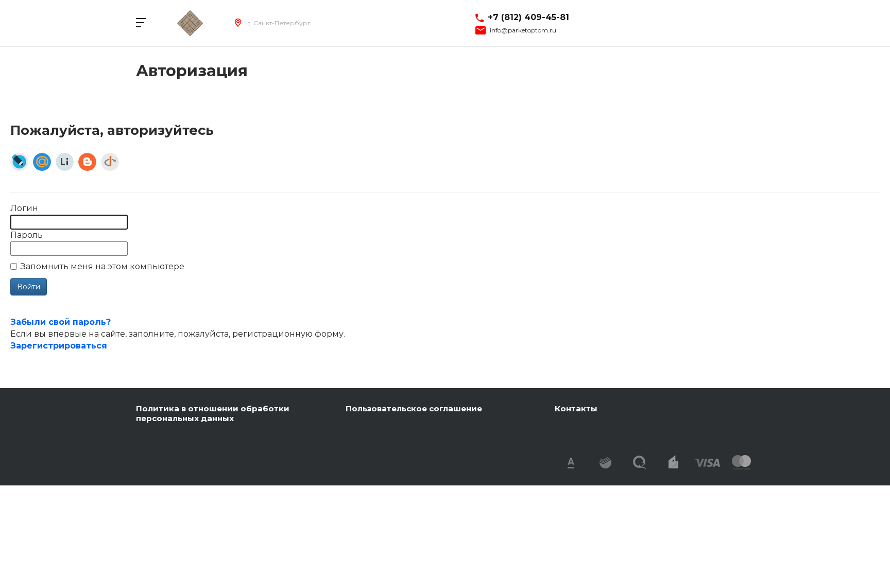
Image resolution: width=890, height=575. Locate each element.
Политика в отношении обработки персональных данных (212, 414)
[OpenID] (110, 162)
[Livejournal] (19, 162)
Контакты (576, 408)
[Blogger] (87, 162)
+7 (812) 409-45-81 (528, 17)
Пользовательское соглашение (414, 408)
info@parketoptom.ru (523, 30)
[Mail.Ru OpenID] (42, 162)
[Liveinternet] (65, 162)
